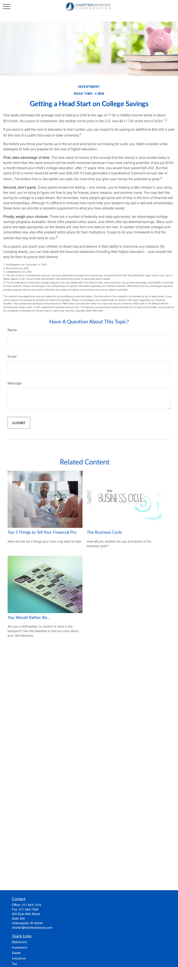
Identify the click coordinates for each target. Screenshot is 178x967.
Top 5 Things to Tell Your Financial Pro (42, 532)
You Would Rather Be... (28, 618)
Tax (14, 963)
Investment (19, 947)
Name (12, 329)
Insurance (19, 958)
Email (12, 356)
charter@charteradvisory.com (32, 927)
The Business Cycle (104, 532)
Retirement (19, 942)
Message (15, 383)
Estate (16, 953)
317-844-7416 (31, 905)
